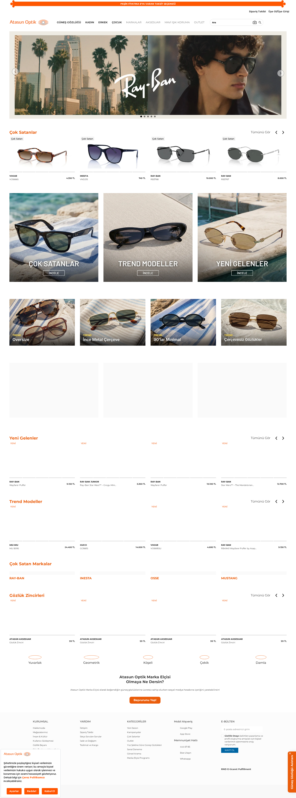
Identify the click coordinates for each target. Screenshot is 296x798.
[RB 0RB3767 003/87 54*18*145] (183, 154)
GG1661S (13, 533)
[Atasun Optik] (29, 22)
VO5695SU (85, 533)
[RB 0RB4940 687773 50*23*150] (183, 509)
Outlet (199, 22)
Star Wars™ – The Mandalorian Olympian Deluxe (166, 470)
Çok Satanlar (133, 759)
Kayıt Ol (230, 773)
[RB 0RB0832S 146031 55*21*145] (254, 446)
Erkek (103, 22)
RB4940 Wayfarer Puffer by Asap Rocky (168, 533)
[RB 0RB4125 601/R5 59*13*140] (254, 509)
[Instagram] (240, 780)
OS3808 (225, 178)
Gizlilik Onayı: (232, 758)
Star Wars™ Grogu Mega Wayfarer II (239, 470)
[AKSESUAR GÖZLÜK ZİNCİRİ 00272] (42, 640)
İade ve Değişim (88, 763)
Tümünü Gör (260, 132)
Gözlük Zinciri (20, 664)
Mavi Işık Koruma (177, 22)
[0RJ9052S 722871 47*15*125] (42, 446)
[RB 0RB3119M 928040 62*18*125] (183, 446)
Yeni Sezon (132, 750)
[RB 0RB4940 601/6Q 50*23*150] (112, 446)
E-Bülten (228, 744)
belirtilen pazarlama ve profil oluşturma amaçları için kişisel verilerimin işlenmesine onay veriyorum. (244, 763)
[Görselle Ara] (255, 22)
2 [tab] (144, 116)
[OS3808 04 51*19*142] (254, 154)
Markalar (133, 22)
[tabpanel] (148, 75)
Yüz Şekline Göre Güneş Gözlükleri (144, 768)
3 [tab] (148, 116)
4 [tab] (151, 116)
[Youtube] (258, 780)
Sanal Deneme (134, 772)
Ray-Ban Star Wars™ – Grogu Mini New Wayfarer (26, 470)
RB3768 (85, 178)
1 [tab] (141, 116)
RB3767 (156, 178)
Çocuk (117, 22)
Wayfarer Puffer (88, 470)
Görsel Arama (134, 776)
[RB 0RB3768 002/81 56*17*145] (112, 154)
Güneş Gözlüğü (69, 22)
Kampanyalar (134, 755)
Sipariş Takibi (86, 755)
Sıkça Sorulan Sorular (91, 759)
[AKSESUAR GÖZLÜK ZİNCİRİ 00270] (183, 640)
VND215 (13, 178)
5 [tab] (155, 116)
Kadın (89, 22)
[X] (232, 780)
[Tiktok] (266, 780)
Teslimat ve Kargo (89, 768)
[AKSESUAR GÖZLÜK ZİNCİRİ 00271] (112, 640)
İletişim (84, 750)
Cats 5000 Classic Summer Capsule (239, 533)
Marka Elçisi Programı (138, 780)
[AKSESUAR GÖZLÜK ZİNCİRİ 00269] (254, 640)
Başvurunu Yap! (145, 722)
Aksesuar (153, 22)
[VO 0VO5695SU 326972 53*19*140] (112, 509)
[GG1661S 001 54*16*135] (42, 509)
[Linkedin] (249, 780)
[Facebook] (223, 780)
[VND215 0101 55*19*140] (42, 154)
